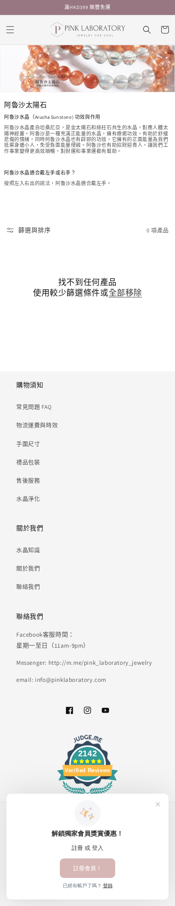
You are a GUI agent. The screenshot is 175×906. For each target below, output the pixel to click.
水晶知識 (28, 550)
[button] (10, 30)
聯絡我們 (28, 586)
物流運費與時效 (37, 425)
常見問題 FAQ (34, 406)
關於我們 (28, 568)
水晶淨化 (28, 498)
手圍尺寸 (28, 444)
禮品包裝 (28, 462)
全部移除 (125, 293)
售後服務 (28, 480)
